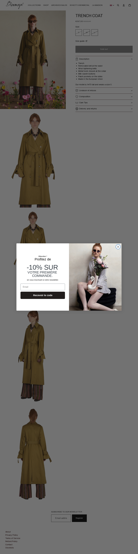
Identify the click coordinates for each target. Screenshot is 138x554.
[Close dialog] (118, 246)
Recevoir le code (42, 295)
